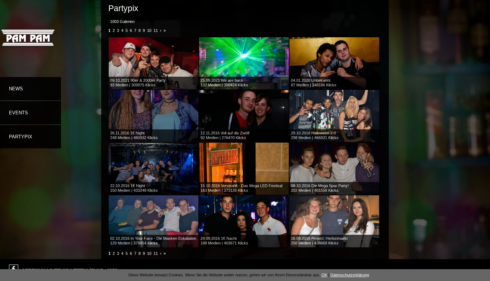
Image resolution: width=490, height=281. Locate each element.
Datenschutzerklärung (349, 275)
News (16, 88)
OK (324, 275)
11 (156, 30)
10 (149, 30)
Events (18, 112)
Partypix (20, 136)
